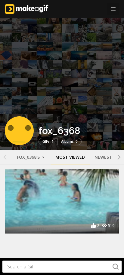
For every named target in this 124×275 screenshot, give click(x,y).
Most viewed (70, 157)
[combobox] (62, 267)
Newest (103, 157)
